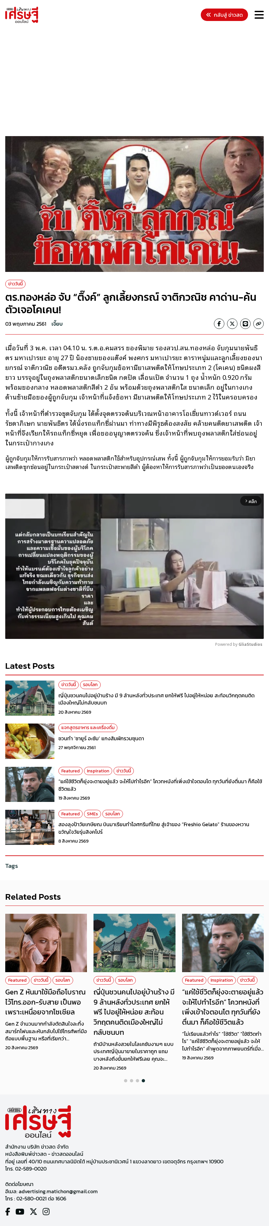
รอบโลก (90, 684)
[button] (125, 1080)
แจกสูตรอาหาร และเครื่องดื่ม (87, 727)
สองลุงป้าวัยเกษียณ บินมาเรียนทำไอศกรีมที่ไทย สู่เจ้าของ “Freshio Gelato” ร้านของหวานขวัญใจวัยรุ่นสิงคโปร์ (153, 827)
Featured (70, 770)
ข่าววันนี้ (15, 283)
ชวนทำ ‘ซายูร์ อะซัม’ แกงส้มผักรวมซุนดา (101, 738)
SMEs (92, 813)
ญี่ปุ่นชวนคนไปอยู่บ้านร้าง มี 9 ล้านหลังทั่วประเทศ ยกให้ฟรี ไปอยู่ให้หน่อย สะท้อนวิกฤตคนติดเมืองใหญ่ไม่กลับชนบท (156, 698)
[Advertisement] (137, 81)
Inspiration (98, 770)
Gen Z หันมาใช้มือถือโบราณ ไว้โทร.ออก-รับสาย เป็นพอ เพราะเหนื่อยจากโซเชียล (45, 1002)
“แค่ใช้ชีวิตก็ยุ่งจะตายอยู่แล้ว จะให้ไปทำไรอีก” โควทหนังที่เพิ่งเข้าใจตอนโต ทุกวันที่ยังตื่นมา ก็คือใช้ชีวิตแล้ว (160, 784)
